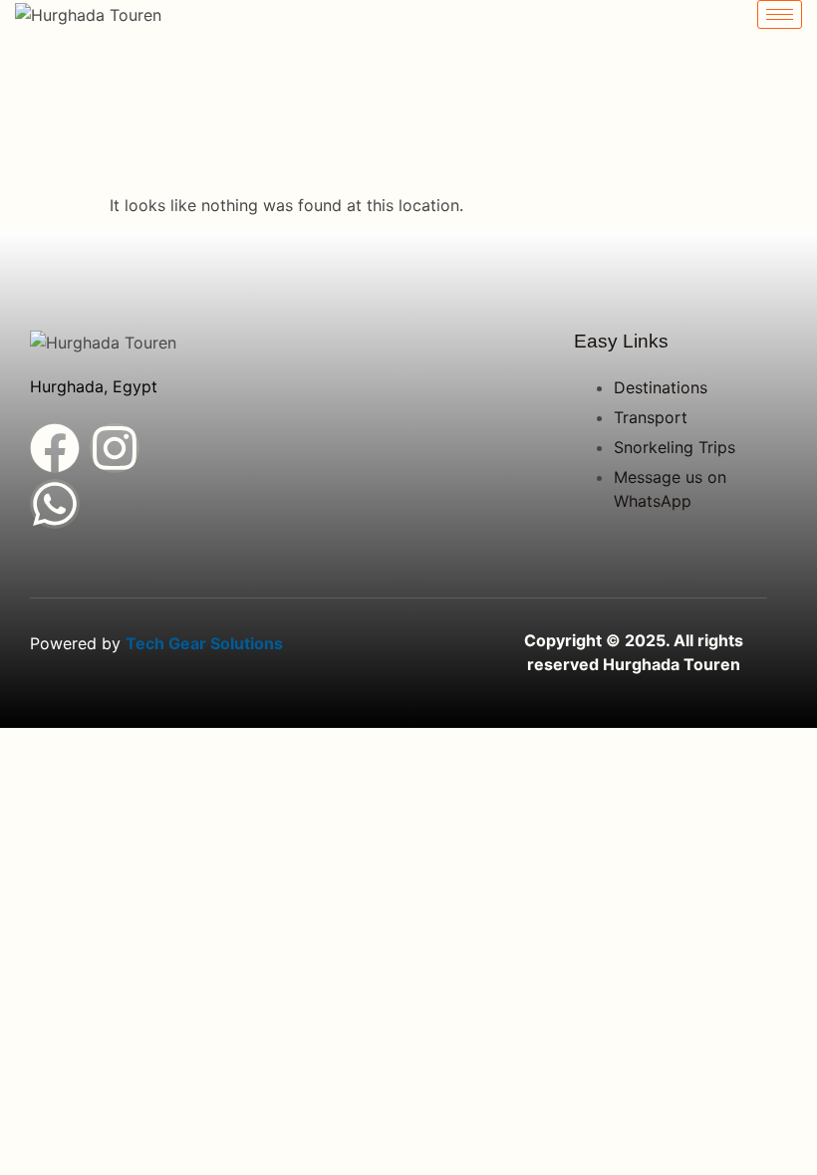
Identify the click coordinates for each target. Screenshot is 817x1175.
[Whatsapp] (55, 504)
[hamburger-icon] (779, 14)
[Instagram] (114, 448)
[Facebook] (55, 448)
